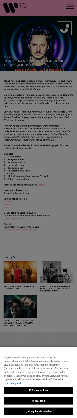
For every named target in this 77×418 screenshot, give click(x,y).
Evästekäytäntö (13, 383)
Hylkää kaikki (38, 400)
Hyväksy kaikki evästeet (38, 411)
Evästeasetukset (38, 390)
